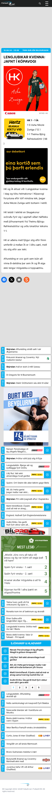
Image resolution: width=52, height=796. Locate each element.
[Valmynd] (47, 3)
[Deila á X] (11, 280)
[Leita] (40, 3)
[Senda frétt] (19, 280)
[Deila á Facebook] (4, 280)
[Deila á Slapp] (26, 280)
